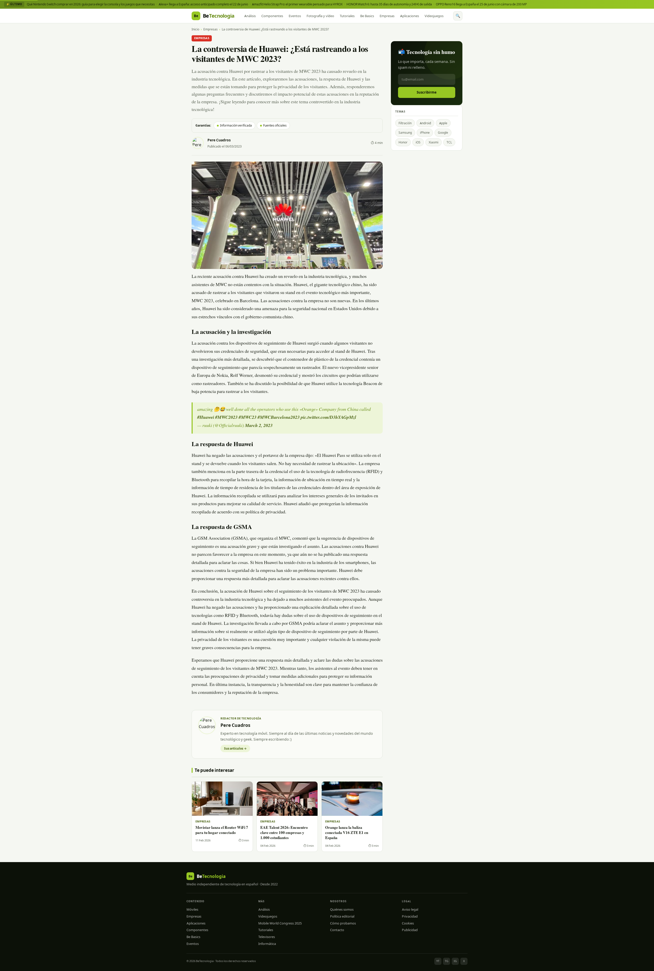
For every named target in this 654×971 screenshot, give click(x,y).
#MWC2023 (226, 417)
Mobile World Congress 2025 (280, 923)
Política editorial (342, 916)
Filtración (405, 123)
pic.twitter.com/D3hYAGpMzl (328, 417)
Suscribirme (427, 92)
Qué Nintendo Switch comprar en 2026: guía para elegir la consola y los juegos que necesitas (91, 4)
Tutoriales (347, 16)
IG (455, 961)
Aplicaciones (409, 16)
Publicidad (410, 930)
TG (446, 961)
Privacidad (410, 916)
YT (437, 961)
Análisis (250, 16)
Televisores (266, 937)
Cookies (408, 923)
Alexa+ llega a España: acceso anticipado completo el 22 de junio (203, 4)
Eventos (295, 16)
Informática (267, 944)
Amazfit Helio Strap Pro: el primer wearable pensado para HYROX (297, 4)
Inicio (195, 29)
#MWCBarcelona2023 (279, 417)
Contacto (337, 930)
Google (443, 132)
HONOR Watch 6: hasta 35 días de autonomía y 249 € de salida (389, 4)
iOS (418, 142)
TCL (449, 142)
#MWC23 (247, 417)
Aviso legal (410, 909)
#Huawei (205, 417)
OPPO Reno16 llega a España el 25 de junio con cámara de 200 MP (481, 4)
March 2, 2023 (259, 426)
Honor (403, 142)
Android (425, 123)
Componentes (272, 16)
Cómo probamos (343, 923)
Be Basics (367, 16)
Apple (443, 123)
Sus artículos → (235, 748)
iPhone (425, 132)
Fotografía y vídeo (320, 16)
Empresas (387, 16)
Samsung (405, 132)
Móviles (192, 909)
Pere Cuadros (219, 140)
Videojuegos (434, 16)
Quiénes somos (342, 909)
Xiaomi (433, 142)
